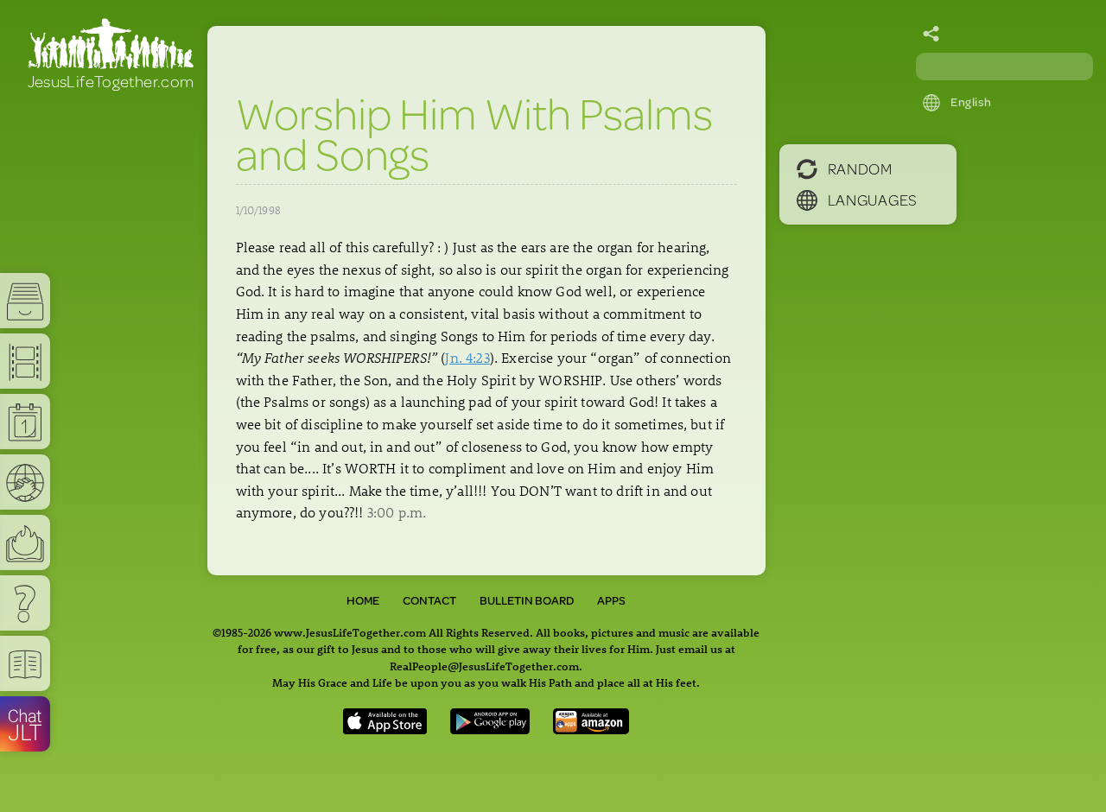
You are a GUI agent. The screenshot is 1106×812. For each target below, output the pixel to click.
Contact (429, 600)
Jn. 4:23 (467, 357)
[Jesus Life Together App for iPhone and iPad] (385, 729)
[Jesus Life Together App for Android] (490, 729)
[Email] (931, 34)
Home (362, 600)
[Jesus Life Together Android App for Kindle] (591, 729)
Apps (611, 600)
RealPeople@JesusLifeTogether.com (484, 665)
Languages (873, 199)
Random (860, 168)
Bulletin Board (527, 600)
